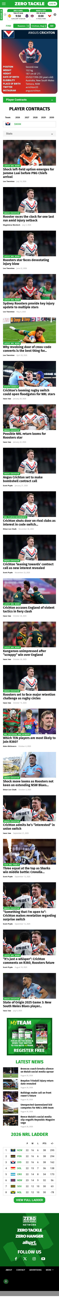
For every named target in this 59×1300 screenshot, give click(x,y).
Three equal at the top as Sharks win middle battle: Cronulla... (26, 870)
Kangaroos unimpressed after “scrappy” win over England (24, 653)
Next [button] (54, 14)
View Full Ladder (29, 1200)
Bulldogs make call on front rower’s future (36, 1094)
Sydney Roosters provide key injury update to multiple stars (28, 305)
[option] (18, 14)
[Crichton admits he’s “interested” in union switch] (29, 808)
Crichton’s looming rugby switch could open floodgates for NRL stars (29, 392)
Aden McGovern (9, 746)
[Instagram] (34, 1259)
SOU (19, 1186)
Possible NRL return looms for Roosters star (24, 435)
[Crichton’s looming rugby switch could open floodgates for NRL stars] (29, 374)
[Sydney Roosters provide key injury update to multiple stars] (29, 287)
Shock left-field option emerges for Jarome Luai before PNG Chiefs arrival (28, 173)
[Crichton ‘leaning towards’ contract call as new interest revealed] (29, 547)
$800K (17, 124)
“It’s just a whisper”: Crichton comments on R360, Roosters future (28, 961)
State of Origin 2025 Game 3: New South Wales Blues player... (27, 1004)
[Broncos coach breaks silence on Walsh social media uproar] (10, 1072)
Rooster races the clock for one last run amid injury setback (28, 218)
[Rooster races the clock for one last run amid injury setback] (29, 200)
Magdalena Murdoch (11, 225)
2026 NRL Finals (11, 865)
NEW (19, 1180)
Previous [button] (5, 14)
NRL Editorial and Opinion (17, 734)
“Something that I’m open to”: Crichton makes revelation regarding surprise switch (29, 915)
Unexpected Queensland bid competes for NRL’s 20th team (37, 1106)
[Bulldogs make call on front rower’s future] (10, 1096)
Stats (9, 133)
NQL (19, 1192)
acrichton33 (32, 87)
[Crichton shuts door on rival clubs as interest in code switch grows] (29, 504)
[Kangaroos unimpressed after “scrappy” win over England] (29, 634)
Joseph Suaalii (11, 387)
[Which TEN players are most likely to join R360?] (29, 721)
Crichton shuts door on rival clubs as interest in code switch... (29, 522)
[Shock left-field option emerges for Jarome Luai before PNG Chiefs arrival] (29, 153)
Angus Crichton (11, 213)
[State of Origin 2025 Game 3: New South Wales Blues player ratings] (29, 986)
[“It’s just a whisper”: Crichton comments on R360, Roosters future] (29, 942)
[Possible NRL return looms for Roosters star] (29, 417)
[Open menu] (4, 4)
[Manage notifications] (5, 1281)
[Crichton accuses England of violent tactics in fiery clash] (29, 591)
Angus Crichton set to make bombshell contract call (23, 479)
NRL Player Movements (15, 517)
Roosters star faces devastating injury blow (26, 262)
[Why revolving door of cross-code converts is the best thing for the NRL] (29, 330)
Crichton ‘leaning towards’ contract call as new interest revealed (28, 566)
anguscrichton (33, 90)
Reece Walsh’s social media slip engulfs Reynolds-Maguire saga (38, 1119)
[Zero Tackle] (29, 3)
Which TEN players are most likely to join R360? (29, 740)
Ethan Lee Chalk (9, 529)
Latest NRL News (12, 166)
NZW (19, 1150)
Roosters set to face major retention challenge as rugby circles (29, 696)
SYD (19, 1162)
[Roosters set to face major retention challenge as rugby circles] (29, 678)
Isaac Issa (7, 398)
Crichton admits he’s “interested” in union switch (29, 827)
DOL (19, 1168)
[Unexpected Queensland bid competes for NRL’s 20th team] (10, 1108)
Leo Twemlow (8, 181)
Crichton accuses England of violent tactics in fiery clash (28, 609)
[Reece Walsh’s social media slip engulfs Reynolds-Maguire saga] (10, 1120)
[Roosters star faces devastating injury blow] (29, 243)
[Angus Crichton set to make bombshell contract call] (29, 460)
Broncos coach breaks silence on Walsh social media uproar (37, 1070)
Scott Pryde (8, 485)
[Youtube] (43, 1259)
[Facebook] (16, 1259)
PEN (19, 1156)
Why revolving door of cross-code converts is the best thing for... (27, 349)
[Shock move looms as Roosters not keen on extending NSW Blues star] (29, 765)
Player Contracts (16, 99)
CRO (19, 1174)
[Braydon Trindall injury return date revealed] (10, 1084)
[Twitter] (25, 1259)
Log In (52, 3)
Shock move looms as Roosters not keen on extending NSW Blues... (28, 783)
